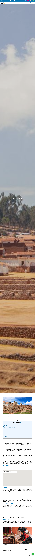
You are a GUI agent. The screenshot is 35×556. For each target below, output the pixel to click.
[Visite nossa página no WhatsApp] (33, 0)
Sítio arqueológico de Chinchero (9, 427)
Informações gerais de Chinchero (8, 434)
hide (21, 422)
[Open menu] (30, 2)
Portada (2, 395)
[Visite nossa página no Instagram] (28, 0)
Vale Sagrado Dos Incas (12, 395)
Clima (5, 437)
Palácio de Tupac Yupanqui (8, 428)
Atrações (4, 426)
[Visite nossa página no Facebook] (25, 0)
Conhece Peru (6, 395)
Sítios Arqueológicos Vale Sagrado (21, 395)
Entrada (5, 436)
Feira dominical (6, 430)
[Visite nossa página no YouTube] (30, 0)
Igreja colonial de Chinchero (8, 429)
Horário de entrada (7, 435)
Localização (5, 425)
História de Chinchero (6, 424)
